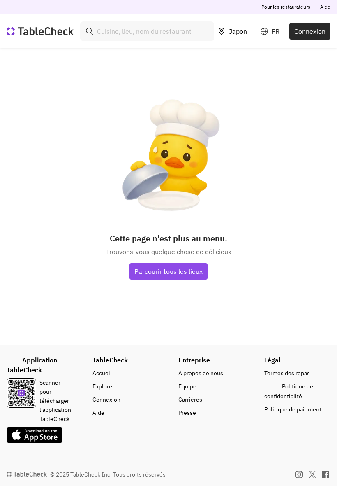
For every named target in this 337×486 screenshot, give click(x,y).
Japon (238, 31)
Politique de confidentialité (288, 391)
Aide (325, 7)
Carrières (190, 399)
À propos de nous (200, 373)
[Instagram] (299, 474)
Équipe (187, 386)
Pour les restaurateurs (285, 7)
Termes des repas (287, 373)
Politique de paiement (292, 409)
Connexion (309, 31)
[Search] (89, 31)
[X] (312, 474)
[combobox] (147, 31)
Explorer (103, 386)
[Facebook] (325, 474)
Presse (187, 412)
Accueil (102, 373)
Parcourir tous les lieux (168, 271)
